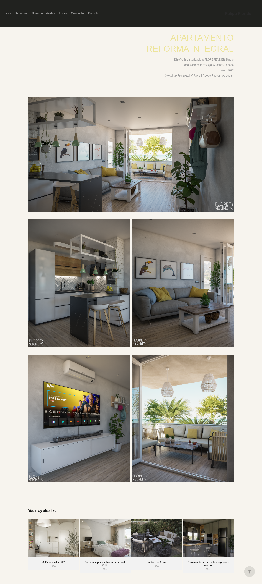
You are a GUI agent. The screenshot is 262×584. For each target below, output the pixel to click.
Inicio (7, 13)
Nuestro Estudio (43, 13)
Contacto (77, 13)
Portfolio (93, 13)
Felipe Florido (238, 13)
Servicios (21, 13)
